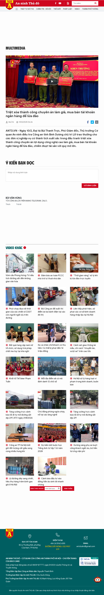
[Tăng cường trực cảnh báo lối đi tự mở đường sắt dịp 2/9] (84, 399)
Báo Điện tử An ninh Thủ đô (9, 5)
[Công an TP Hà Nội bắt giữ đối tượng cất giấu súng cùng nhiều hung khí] (20, 432)
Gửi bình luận (90, 185)
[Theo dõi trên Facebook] (56, 3)
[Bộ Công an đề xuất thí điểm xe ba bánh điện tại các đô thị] (52, 296)
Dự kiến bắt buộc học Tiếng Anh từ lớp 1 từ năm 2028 (50, 448)
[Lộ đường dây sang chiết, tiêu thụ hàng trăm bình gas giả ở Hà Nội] (20, 466)
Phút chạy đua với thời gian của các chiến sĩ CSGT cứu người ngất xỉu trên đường (19, 313)
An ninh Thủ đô (27, 3)
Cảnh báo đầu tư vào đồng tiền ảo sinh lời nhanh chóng (51, 481)
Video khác (14, 247)
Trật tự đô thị (27, 9)
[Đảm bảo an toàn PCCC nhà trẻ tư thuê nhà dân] (52, 263)
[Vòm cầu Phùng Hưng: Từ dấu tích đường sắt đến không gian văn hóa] (20, 263)
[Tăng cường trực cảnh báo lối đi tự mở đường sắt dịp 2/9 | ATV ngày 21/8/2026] (20, 399)
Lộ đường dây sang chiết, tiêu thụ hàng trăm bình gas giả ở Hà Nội (19, 481)
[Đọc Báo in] (69, 3)
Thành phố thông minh (92, 9)
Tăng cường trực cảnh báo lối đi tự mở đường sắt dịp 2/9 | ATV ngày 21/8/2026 (19, 415)
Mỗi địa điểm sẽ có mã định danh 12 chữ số (50, 380)
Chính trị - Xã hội (43, 9)
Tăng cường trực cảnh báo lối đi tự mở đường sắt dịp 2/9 (83, 415)
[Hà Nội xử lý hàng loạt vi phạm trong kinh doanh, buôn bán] (84, 366)
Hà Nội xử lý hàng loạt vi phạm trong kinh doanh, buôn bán (84, 381)
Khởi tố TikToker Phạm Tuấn (18, 380)
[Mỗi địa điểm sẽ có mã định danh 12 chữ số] (52, 366)
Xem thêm (68, 488)
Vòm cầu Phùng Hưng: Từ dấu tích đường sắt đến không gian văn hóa (20, 278)
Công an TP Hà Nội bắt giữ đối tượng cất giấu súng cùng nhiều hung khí (19, 448)
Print (96, 122)
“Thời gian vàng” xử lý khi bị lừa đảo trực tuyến (84, 277)
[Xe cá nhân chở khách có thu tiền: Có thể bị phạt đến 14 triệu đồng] (52, 332)
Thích (8, 204)
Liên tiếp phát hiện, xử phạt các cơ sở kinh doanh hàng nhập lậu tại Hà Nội (82, 311)
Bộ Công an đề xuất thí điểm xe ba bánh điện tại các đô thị (51, 311)
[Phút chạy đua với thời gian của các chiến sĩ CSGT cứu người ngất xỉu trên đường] (20, 296)
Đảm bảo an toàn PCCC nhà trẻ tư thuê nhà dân (51, 277)
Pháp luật (67, 9)
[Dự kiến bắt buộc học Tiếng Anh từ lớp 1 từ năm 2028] (52, 432)
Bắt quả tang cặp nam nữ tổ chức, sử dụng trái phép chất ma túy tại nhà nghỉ (19, 348)
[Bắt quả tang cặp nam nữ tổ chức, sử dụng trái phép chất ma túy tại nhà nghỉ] (20, 332)
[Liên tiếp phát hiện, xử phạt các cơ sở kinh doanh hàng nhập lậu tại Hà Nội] (84, 296)
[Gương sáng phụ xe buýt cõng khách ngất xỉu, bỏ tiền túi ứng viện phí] (84, 432)
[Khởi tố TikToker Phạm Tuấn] (20, 366)
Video (77, 9)
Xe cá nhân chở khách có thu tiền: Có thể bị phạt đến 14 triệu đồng (52, 348)
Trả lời (18, 204)
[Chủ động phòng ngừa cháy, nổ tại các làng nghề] (52, 399)
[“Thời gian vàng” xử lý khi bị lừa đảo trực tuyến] (84, 263)
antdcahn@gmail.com (85, 546)
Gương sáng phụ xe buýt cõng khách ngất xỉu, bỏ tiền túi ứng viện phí (83, 448)
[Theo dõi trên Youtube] (60, 3)
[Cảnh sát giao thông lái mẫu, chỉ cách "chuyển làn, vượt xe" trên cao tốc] (84, 332)
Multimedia (15, 48)
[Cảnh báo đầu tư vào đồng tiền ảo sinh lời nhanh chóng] (52, 466)
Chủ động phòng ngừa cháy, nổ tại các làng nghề (51, 413)
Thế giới (57, 9)
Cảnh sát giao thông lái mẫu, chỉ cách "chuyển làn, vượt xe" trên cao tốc (83, 348)
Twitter (92, 122)
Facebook (87, 122)
